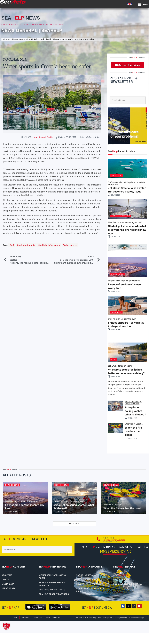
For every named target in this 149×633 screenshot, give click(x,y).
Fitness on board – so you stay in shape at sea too (126, 323)
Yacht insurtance (86, 575)
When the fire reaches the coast (134, 429)
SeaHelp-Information (37, 24)
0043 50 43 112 (108, 538)
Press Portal (9, 588)
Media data (8, 584)
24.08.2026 (115, 237)
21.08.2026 (115, 291)
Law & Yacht (116, 176)
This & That (116, 312)
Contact (7, 579)
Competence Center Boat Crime (91, 589)
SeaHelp (51, 30)
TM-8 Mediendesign (136, 618)
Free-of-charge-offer (89, 584)
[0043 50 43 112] (98, 539)
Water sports (57, 24)
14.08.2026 (132, 438)
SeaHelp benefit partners (54, 594)
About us (7, 575)
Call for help (121, 579)
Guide (113, 359)
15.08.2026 (132, 418)
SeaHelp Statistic (15, 24)
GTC (15, 618)
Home (6, 39)
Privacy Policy (53, 618)
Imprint (25, 618)
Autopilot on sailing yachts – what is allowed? (135, 408)
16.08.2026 (115, 377)
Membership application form (53, 576)
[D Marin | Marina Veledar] (127, 248)
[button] (6, 626)
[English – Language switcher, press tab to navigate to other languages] (130, 4)
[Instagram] (134, 606)
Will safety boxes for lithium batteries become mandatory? (126, 370)
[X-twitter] (128, 606)
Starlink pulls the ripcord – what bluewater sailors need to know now (127, 228)
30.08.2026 (115, 195)
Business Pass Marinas (52, 590)
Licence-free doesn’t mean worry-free (124, 285)
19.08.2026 (115, 330)
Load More (74, 524)
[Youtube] (139, 606)
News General (19, 30)
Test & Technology (120, 216)
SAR (3, 24)
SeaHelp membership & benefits (52, 583)
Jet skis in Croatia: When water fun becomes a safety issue (127, 187)
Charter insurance (87, 579)
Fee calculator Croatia (127, 584)
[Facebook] (123, 606)
